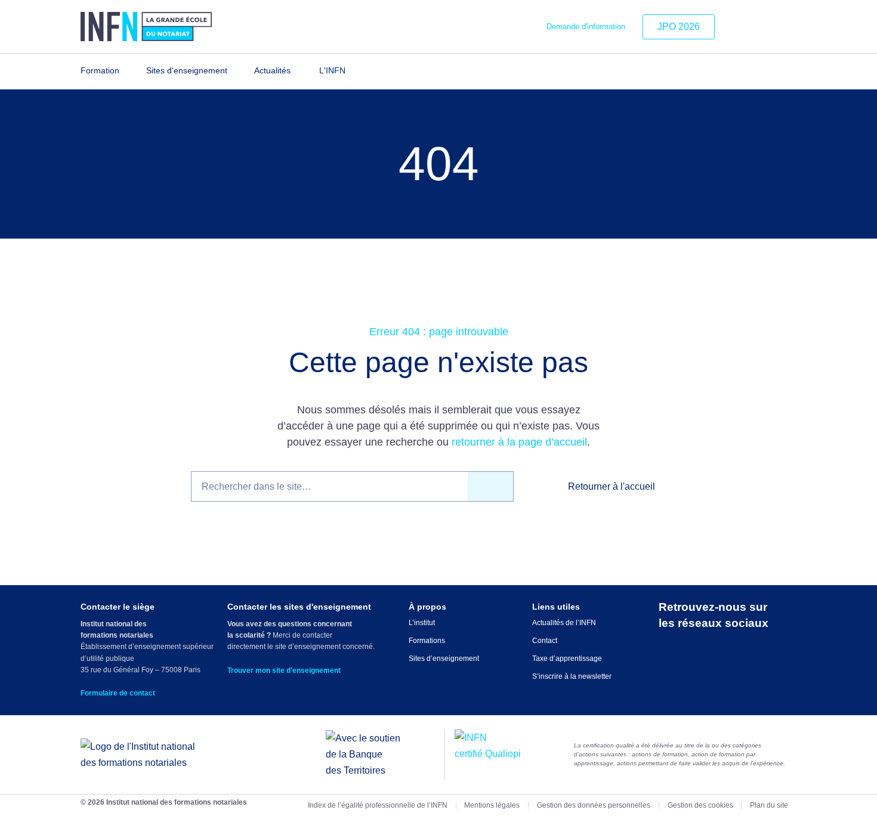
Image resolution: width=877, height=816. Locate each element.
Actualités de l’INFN (564, 623)
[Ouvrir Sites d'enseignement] (234, 71)
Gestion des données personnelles (593, 805)
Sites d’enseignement (444, 658)
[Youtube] (788, 27)
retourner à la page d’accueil (519, 442)
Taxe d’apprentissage (567, 658)
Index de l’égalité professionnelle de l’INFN (377, 805)
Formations (427, 640)
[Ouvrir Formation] (126, 71)
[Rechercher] (491, 486)
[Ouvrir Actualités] (298, 71)
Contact (544, 640)
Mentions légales (492, 805)
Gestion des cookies (700, 805)
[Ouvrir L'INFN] (352, 71)
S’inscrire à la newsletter (572, 676)
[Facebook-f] (771, 27)
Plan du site (769, 805)
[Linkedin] (734, 27)
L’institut (422, 623)
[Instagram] (752, 27)
